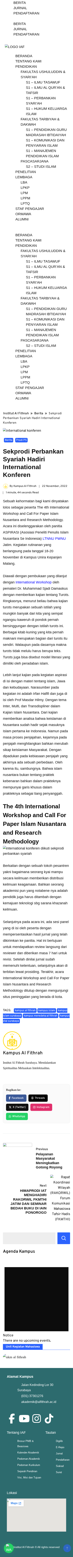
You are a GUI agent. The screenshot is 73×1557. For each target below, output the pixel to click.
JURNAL (20, 8)
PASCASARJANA (34, 161)
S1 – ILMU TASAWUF (43, 82)
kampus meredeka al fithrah (40, 1015)
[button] (36, 230)
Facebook (18, 1098)
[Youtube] (24, 1418)
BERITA (19, 3)
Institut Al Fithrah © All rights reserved (36, 1547)
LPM (24, 193)
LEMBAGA (23, 177)
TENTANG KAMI (28, 61)
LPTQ (25, 203)
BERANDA (23, 56)
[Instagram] (36, 1418)
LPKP (25, 188)
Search (63, 1238)
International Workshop (34, 582)
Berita (8, 440)
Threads (40, 1098)
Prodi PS (21, 440)
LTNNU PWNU (54, 539)
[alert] (36, 1301)
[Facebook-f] (12, 1418)
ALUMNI (22, 219)
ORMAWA (23, 214)
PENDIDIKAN (26, 66)
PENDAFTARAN (26, 13)
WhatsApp (18, 1116)
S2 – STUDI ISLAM (41, 167)
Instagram (43, 1107)
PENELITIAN (25, 172)
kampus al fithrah (25, 1010)
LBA (24, 182)
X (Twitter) (19, 1107)
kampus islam (46, 1010)
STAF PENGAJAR (29, 209)
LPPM (25, 198)
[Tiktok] (49, 1418)
